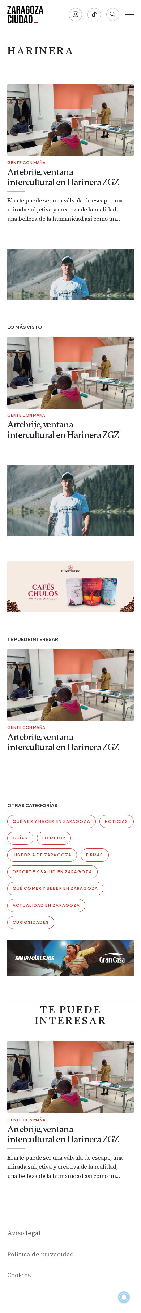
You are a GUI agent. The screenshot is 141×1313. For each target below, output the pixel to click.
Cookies (19, 1275)
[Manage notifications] (124, 1297)
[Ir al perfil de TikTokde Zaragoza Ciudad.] (94, 14)
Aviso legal (24, 1233)
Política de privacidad (40, 1254)
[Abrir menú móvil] (129, 14)
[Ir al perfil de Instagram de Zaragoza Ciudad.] (75, 14)
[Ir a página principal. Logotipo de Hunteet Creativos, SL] (25, 14)
